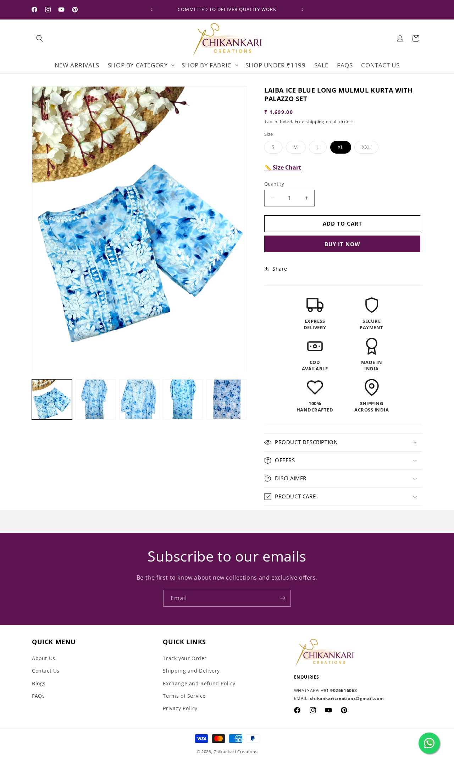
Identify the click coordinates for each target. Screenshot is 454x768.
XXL (370, 148)
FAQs (38, 695)
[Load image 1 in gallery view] (52, 399)
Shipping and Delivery (191, 670)
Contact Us (46, 670)
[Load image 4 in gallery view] (183, 399)
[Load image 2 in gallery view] (96, 399)
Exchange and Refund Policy (199, 683)
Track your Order (185, 658)
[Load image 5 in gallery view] (226, 399)
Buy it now (342, 244)
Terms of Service (184, 695)
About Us (43, 658)
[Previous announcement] (151, 9)
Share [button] (279, 268)
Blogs (39, 683)
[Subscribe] (282, 598)
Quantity (274, 184)
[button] (40, 38)
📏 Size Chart (282, 167)
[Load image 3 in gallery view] (139, 399)
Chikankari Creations (235, 751)
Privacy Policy (180, 708)
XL (341, 147)
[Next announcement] (302, 9)
